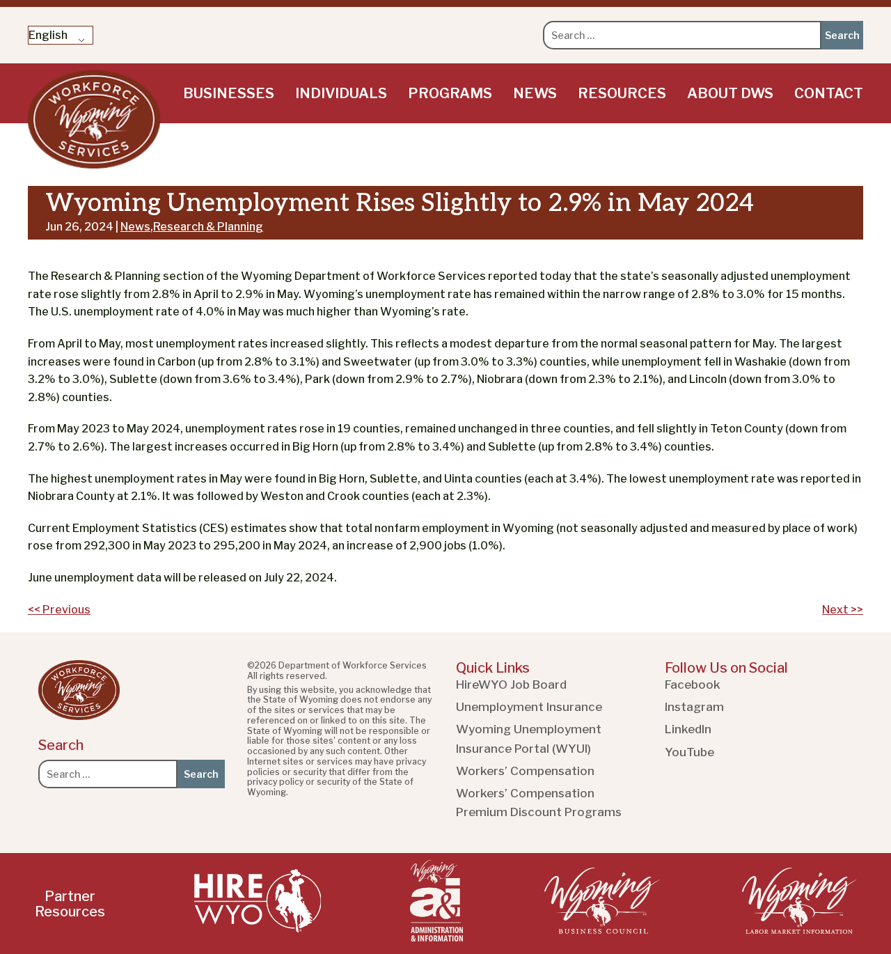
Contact (828, 93)
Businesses (228, 93)
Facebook (692, 684)
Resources (622, 93)
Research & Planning (208, 226)
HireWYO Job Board (511, 684)
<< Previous (59, 609)
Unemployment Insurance (529, 707)
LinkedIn (688, 729)
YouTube (689, 752)
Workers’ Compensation (525, 771)
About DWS (730, 93)
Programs (450, 93)
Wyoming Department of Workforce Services (94, 119)
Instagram (694, 707)
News (535, 93)
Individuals (341, 93)
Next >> (842, 609)
